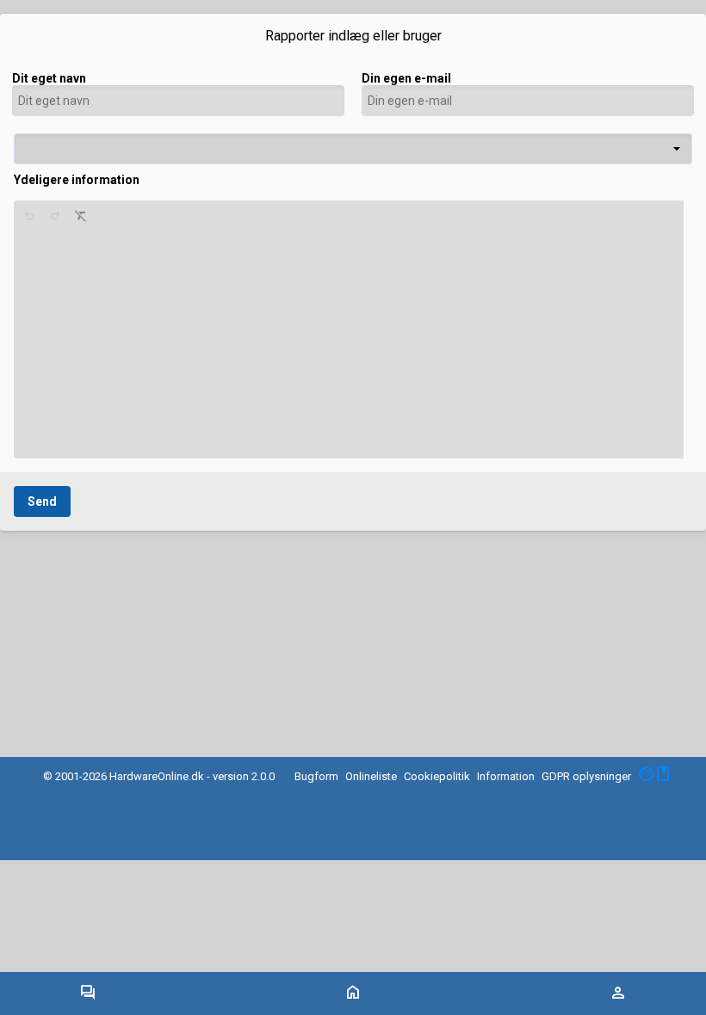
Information (506, 776)
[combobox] (353, 148)
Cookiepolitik (437, 776)
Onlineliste (371, 776)
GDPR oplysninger (586, 776)
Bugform (316, 776)
